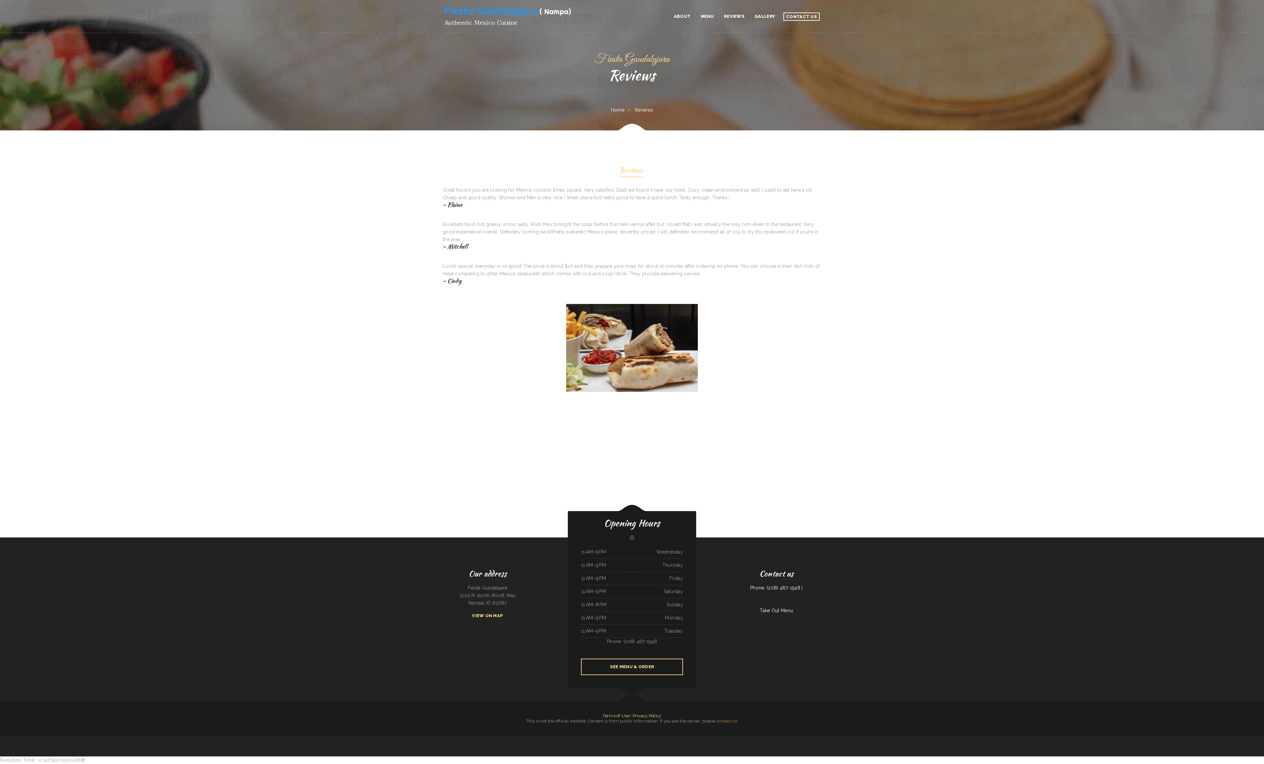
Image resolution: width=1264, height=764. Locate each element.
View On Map (487, 615)
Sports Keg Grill (884, 739)
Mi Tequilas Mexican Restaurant (864, 739)
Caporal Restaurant (800, 739)
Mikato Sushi (550, 739)
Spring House (622, 739)
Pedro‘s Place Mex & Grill (606, 739)
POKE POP (436, 739)
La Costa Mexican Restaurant (419, 739)
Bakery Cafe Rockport (657, 739)
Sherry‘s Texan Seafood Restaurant (776, 739)
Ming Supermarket (757, 739)
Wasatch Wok (672, 739)
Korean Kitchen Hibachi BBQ (646, 739)
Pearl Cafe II (573, 739)
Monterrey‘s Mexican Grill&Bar (711, 739)
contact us (727, 721)
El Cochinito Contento (448, 739)
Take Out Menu (776, 610)
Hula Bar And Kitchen (893, 739)
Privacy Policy (647, 715)
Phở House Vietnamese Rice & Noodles (735, 739)
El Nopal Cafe (666, 739)
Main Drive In (684, 739)
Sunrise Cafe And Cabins (748, 739)
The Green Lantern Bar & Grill (513, 739)
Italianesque (855, 739)
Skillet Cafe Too (765, 739)
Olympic (441, 739)
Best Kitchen (901, 739)
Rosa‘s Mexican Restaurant (582, 739)
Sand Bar (678, 739)
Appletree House (408, 739)
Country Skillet (616, 739)
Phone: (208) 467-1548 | (776, 587)
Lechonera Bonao (478, 739)
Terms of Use (616, 715)
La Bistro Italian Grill (558, 739)
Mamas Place (629, 739)
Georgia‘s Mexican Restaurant (459, 739)
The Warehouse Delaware (811, 739)
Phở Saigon (907, 739)
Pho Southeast (829, 739)
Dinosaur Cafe (383, 739)
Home (617, 110)
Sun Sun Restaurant (358, 739)
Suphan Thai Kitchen (700, 739)
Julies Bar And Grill (876, 739)
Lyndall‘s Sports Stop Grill (790, 739)
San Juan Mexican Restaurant (488, 739)
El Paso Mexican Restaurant (594, 739)
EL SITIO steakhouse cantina (369, 739)
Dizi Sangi (378, 739)
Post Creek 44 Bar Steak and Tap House (395, 739)
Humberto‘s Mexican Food (501, 739)
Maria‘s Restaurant (543, 739)
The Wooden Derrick (470, 739)
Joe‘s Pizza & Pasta (429, 739)
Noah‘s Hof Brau (636, 739)
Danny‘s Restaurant (821, 739)
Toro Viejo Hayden (692, 739)
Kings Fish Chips (523, 739)
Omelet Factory (836, 739)
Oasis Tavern (566, 739)
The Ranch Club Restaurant (846, 739)
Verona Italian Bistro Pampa (533, 739)
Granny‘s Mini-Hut (722, 739)
